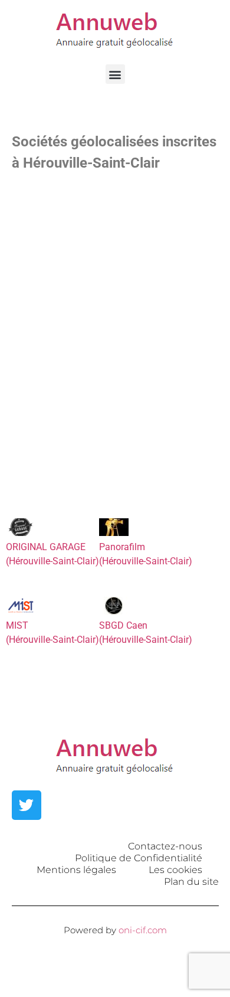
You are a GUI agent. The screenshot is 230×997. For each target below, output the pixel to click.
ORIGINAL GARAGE (46, 547)
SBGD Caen (123, 625)
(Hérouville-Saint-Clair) (52, 561)
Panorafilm (122, 547)
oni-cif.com (143, 930)
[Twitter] (26, 805)
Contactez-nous (165, 846)
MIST (17, 625)
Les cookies (175, 869)
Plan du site (191, 881)
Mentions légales (76, 869)
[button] (115, 74)
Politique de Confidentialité (138, 858)
